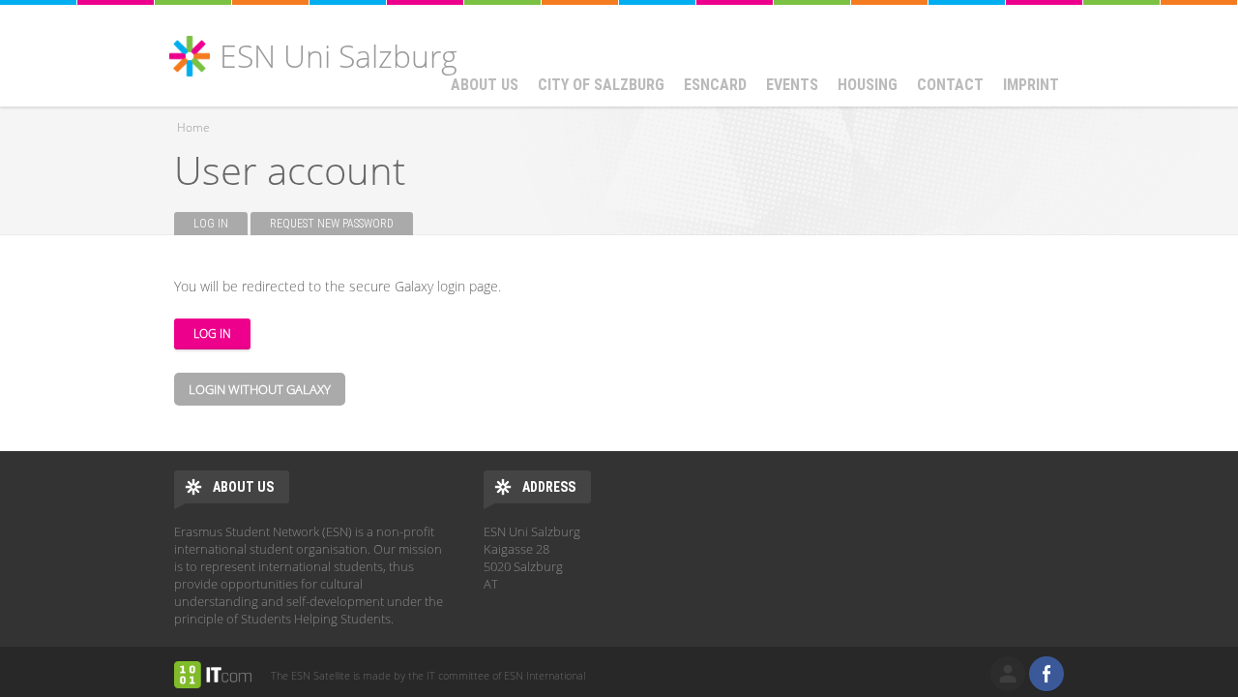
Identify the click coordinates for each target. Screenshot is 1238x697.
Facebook (1046, 673)
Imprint (1031, 85)
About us (484, 85)
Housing (868, 85)
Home (193, 127)
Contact (950, 85)
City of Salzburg (601, 85)
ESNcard (715, 85)
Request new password (332, 223)
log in (1007, 673)
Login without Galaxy (260, 389)
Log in (220, 223)
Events (792, 85)
